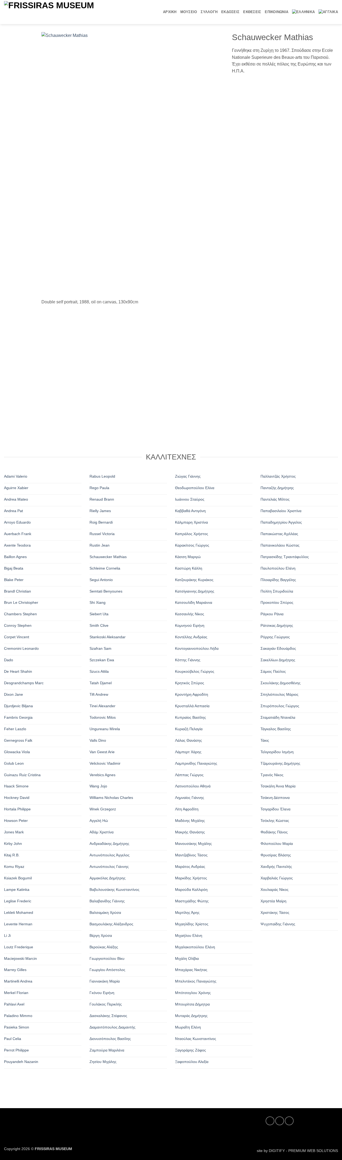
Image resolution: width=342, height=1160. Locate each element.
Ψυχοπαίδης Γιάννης (278, 924)
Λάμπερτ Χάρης (188, 751)
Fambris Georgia (18, 717)
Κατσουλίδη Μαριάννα (193, 602)
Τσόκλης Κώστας (275, 820)
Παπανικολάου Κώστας (280, 545)
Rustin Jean (100, 545)
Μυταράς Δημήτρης (191, 1016)
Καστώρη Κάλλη (188, 568)
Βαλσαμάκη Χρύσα (105, 912)
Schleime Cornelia (105, 568)
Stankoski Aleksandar (108, 637)
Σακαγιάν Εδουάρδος (278, 648)
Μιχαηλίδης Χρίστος (191, 924)
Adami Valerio (15, 476)
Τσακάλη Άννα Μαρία (278, 786)
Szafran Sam (100, 648)
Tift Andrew (99, 694)
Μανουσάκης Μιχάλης (193, 843)
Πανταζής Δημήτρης (277, 488)
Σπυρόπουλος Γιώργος (280, 706)
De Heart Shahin (18, 671)
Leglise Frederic (17, 901)
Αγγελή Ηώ (99, 820)
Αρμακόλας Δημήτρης (108, 878)
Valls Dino (98, 740)
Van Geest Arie (102, 751)
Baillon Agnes (15, 557)
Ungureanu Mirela (105, 729)
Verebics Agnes (102, 774)
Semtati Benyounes (106, 591)
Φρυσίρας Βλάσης (276, 855)
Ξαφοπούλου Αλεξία (191, 1062)
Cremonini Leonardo (21, 648)
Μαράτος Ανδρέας (190, 866)
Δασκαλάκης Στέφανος (108, 1016)
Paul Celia (12, 1039)
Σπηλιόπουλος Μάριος (279, 694)
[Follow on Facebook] (270, 1120)
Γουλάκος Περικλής (106, 1004)
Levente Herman (18, 924)
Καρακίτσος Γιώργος (192, 545)
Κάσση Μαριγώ (188, 557)
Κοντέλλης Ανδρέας (191, 637)
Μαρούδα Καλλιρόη (191, 889)
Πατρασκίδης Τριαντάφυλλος (285, 557)
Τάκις (265, 740)
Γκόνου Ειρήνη (102, 993)
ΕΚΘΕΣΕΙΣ (252, 12)
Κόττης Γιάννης (187, 660)
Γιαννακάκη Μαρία (105, 981)
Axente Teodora (17, 545)
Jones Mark (14, 832)
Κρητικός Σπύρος (189, 683)
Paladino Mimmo (18, 1016)
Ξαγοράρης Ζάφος (190, 1050)
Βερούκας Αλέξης (104, 947)
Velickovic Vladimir (105, 763)
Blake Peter (14, 579)
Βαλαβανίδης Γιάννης (107, 901)
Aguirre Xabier (16, 488)
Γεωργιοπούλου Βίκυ (107, 958)
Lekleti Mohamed (18, 912)
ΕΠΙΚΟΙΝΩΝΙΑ (276, 12)
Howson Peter (16, 820)
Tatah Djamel (101, 683)
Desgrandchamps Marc (24, 683)
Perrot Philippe (16, 1050)
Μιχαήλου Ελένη (188, 935)
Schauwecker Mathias (108, 557)
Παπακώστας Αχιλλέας (279, 534)
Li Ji (7, 935)
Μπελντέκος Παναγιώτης (195, 981)
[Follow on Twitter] (279, 1120)
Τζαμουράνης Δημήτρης (280, 763)
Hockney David (16, 797)
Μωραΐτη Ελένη (188, 1027)
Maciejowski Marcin (20, 958)
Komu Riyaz (14, 866)
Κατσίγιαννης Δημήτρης (194, 591)
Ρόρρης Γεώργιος (275, 637)
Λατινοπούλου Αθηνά (193, 786)
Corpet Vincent (16, 637)
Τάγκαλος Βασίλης (276, 729)
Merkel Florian (16, 993)
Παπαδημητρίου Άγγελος (281, 522)
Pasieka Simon (16, 1027)
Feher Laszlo (15, 729)
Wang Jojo (98, 786)
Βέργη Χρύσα (101, 935)
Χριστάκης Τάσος (275, 912)
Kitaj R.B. (12, 855)
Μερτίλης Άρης (187, 912)
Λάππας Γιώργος (189, 774)
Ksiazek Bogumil (18, 878)
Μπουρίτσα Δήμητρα (192, 1004)
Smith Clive (99, 625)
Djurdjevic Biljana (18, 706)
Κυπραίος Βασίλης (190, 717)
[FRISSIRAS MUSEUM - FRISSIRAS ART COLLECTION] (65, 12)
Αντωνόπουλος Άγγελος (110, 855)
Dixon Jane (13, 694)
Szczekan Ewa (102, 660)
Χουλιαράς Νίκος (275, 889)
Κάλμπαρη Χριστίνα (191, 522)
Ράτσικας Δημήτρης (277, 625)
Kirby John (13, 843)
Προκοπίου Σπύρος (277, 602)
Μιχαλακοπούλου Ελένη (195, 947)
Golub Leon (14, 763)
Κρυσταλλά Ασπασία (192, 706)
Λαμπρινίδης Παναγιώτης (196, 763)
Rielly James (100, 511)
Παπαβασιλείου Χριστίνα (281, 511)
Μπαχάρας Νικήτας (191, 970)
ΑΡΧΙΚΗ (170, 12)
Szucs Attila (99, 671)
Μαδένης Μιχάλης (190, 820)
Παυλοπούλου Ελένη (278, 568)
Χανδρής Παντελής (276, 866)
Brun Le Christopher (21, 602)
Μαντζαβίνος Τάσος (191, 855)
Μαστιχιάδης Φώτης (192, 901)
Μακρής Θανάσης (190, 832)
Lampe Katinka (16, 889)
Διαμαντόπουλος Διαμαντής (112, 1027)
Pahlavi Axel (14, 1004)
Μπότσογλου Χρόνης (193, 993)
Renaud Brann (102, 499)
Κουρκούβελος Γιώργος (194, 671)
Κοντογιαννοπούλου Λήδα (197, 648)
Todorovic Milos (103, 717)
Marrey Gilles (15, 970)
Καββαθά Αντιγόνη (190, 511)
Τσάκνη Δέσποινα (275, 797)
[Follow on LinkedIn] (289, 1120)
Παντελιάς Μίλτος (275, 499)
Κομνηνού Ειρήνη (189, 625)
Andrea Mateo (16, 499)
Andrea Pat (13, 511)
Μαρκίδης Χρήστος (191, 878)
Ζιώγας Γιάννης (188, 476)
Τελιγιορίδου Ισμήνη (277, 751)
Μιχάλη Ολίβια (187, 958)
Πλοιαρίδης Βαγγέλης (278, 579)
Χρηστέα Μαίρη (273, 901)
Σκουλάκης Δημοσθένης (281, 683)
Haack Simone (16, 786)
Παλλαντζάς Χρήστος (278, 476)
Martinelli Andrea (18, 981)
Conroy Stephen (18, 625)
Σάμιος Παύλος (273, 671)
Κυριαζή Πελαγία (189, 729)
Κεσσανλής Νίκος (189, 614)
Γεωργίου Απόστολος (107, 970)
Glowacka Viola (17, 751)
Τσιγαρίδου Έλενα (275, 809)
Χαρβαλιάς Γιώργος (277, 878)
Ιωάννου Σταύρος (189, 499)
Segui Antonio (101, 579)
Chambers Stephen (20, 614)
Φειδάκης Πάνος (274, 832)
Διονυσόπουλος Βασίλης (110, 1039)
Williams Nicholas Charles (111, 797)
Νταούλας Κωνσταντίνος (195, 1039)
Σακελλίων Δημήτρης (278, 660)
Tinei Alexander (102, 706)
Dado (8, 660)
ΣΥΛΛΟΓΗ (209, 12)
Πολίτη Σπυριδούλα (277, 591)
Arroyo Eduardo (17, 522)
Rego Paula (99, 488)
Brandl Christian (17, 591)
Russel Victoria (102, 534)
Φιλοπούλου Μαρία (277, 843)
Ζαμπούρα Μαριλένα (107, 1050)
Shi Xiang (98, 602)
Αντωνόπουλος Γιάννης (109, 866)
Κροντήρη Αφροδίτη (191, 694)
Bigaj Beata (13, 568)
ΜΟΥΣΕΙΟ (188, 12)
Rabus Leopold (102, 476)
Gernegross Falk (18, 740)
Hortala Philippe (17, 809)
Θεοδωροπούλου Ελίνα (194, 488)
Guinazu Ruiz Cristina (22, 774)
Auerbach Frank (17, 534)
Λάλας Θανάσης (188, 740)
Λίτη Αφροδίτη (187, 809)
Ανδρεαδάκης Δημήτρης (109, 843)
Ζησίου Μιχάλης (103, 1062)
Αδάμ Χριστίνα (102, 832)
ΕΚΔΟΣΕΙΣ (230, 12)
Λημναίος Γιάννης (189, 797)
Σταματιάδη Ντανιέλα (278, 717)
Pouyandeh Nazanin (21, 1062)
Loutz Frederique (18, 947)
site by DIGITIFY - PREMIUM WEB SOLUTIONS (297, 1151)
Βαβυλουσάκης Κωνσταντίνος (114, 889)
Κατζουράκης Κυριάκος (194, 579)
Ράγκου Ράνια (272, 614)
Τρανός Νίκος (272, 774)
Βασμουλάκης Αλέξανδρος (111, 924)
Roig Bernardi (101, 522)
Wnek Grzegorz (103, 809)
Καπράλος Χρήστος (191, 534)
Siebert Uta (99, 614)
